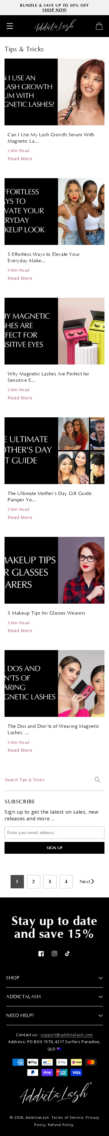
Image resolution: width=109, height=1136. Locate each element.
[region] (54, 7)
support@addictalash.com (67, 1034)
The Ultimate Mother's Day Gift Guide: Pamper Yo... (50, 497)
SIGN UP (54, 848)
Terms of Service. (68, 1117)
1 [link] (17, 881)
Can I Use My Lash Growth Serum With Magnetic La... (51, 138)
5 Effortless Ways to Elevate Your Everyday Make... (44, 257)
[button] (10, 26)
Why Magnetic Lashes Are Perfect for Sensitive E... (48, 377)
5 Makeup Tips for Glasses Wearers (46, 613)
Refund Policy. (61, 1124)
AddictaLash (37, 1117)
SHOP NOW (54, 10)
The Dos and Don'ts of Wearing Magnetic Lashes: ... (54, 729)
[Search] (97, 779)
